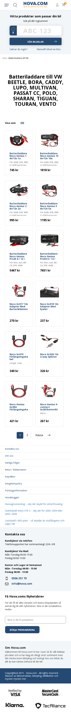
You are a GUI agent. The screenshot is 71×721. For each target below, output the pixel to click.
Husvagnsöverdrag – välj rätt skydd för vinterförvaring (33, 504)
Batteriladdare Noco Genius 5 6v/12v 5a (49, 206)
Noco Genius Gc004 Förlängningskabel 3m (19, 407)
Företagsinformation (16, 490)
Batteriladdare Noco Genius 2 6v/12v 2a (18, 206)
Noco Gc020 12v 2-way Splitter (49, 355)
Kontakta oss (12, 448)
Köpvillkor (10, 476)
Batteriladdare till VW (18, 58)
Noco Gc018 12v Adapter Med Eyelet (49, 307)
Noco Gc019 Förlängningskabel (19, 357)
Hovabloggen (12, 497)
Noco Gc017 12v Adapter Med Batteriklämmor (19, 307)
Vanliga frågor (12, 462)
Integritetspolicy (13, 483)
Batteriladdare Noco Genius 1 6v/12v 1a (18, 156)
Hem (4, 58)
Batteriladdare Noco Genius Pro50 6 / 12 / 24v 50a (49, 256)
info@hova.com (22, 583)
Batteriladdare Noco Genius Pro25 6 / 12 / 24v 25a (18, 256)
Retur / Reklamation (15, 469)
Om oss (9, 455)
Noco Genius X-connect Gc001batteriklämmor (49, 407)
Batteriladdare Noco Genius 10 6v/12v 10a (49, 156)
